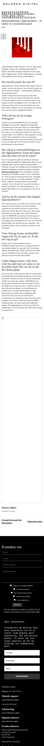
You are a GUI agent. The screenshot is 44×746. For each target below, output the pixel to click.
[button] (41, 4)
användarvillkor (30, 612)
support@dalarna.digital (10, 700)
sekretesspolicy (15, 612)
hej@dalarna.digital (8, 687)
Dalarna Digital (9, 508)
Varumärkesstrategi (19, 17)
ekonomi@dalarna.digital (10, 713)
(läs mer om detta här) (10, 172)
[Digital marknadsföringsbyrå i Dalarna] (20, 3)
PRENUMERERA (22, 676)
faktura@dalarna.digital (10, 721)
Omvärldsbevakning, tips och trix (19, 15)
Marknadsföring (15, 12)
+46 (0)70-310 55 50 (9, 704)
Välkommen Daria (34, 522)
